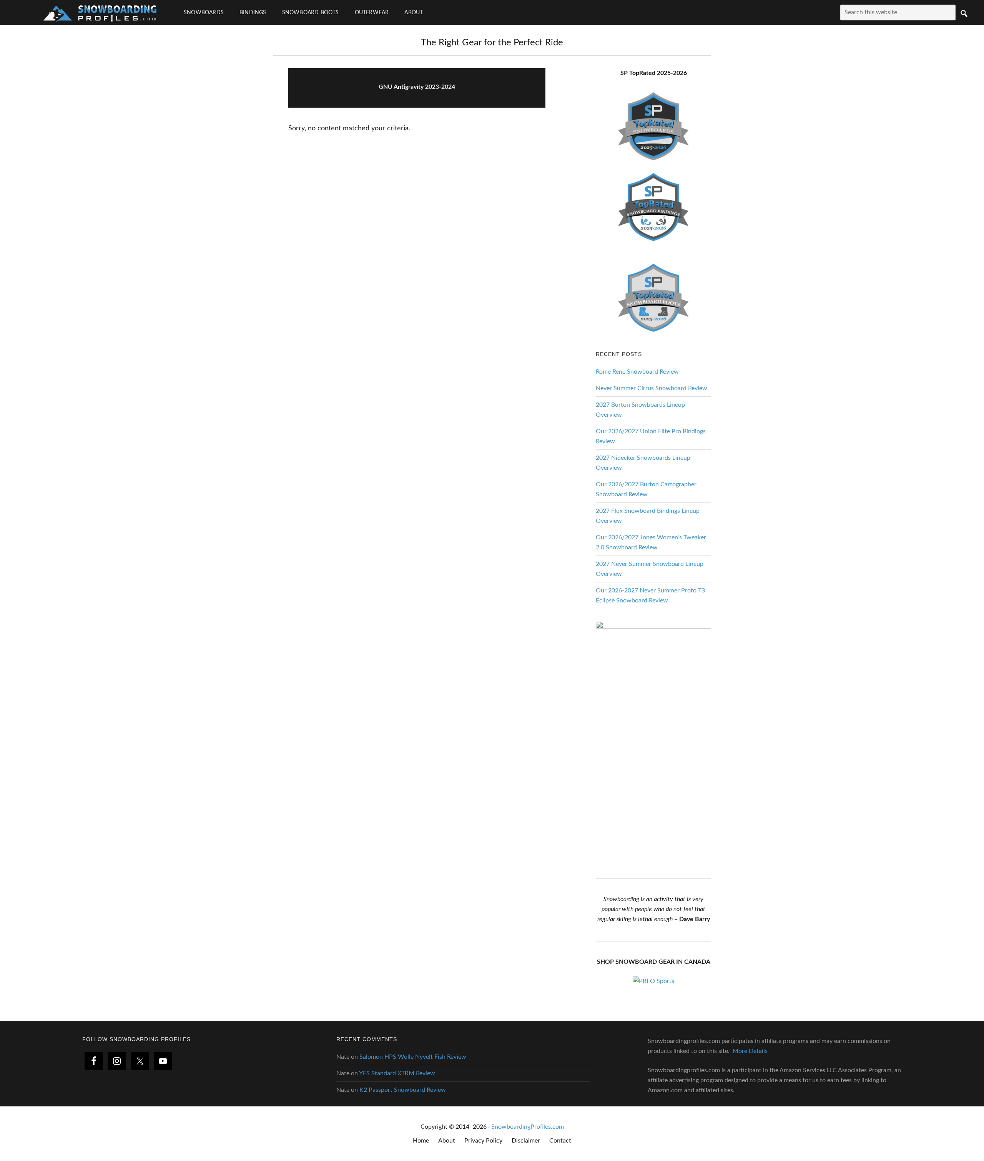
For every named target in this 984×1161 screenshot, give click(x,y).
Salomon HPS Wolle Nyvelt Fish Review (412, 1057)
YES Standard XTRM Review (397, 1073)
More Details (750, 1051)
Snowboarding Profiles (99, 12)
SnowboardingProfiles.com (527, 1127)
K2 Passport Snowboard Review (402, 1090)
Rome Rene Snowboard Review (637, 372)
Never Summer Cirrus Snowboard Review (651, 388)
